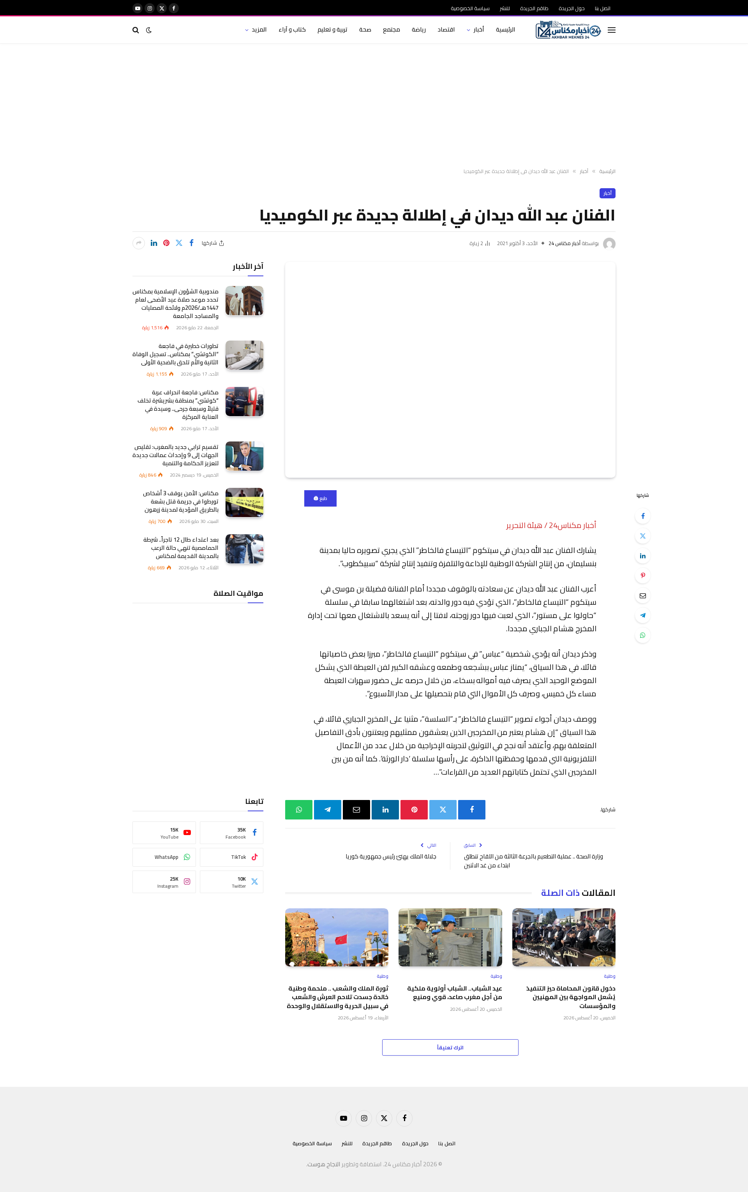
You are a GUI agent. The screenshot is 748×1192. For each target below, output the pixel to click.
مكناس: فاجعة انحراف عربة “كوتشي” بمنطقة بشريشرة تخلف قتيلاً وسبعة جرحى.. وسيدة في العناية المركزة (178, 404)
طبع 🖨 (320, 498)
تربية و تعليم (333, 29)
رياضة (419, 29)
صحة (365, 29)
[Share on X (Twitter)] (179, 243)
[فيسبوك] (643, 516)
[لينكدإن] (154, 243)
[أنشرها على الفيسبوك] (191, 243)
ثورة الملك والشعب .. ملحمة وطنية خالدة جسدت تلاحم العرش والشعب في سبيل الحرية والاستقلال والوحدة (337, 997)
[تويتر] (643, 536)
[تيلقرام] (643, 615)
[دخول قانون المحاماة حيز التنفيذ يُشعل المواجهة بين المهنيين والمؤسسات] (564, 937)
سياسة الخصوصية (470, 8)
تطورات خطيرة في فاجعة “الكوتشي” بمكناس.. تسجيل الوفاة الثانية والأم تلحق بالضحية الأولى (175, 353)
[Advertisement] (374, 106)
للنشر (505, 8)
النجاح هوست (323, 1164)
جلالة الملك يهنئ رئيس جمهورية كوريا (391, 856)
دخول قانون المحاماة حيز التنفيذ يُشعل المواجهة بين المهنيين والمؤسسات (571, 997)
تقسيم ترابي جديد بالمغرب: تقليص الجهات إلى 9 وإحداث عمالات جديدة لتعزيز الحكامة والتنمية (175, 454)
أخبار (479, 29)
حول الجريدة (572, 8)
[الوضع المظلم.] (148, 30)
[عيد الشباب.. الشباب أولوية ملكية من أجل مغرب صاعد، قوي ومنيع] (450, 937)
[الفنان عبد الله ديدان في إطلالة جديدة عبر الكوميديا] (450, 370)
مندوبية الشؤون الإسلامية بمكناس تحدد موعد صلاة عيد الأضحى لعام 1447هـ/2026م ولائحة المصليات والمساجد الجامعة (175, 303)
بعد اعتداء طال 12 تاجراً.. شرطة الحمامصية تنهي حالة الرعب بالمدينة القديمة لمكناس (181, 547)
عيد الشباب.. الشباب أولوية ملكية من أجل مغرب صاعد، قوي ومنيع (454, 992)
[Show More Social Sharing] (138, 243)
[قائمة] (612, 30)
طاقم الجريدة (534, 8)
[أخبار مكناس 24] (568, 30)
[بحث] (136, 30)
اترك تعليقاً (450, 1047)
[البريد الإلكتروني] (643, 595)
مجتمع (391, 29)
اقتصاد (446, 29)
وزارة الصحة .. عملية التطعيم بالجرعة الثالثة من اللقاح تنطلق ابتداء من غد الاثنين (533, 861)
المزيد (259, 29)
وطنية (610, 976)
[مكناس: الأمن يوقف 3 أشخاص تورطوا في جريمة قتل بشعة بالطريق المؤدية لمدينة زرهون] (244, 502)
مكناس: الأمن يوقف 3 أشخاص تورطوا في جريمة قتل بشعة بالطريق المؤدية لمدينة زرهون (181, 501)
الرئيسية (505, 29)
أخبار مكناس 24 (564, 243)
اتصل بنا (602, 8)
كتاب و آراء (292, 29)
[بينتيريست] (166, 243)
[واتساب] (643, 635)
